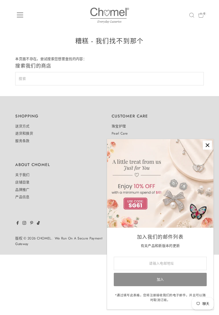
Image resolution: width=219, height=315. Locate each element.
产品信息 (22, 196)
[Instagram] (24, 223)
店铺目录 (22, 182)
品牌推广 (22, 189)
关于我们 (22, 174)
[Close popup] (207, 145)
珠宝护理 (119, 126)
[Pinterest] (31, 223)
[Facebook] (17, 223)
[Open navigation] (20, 15)
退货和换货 (24, 133)
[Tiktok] (38, 223)
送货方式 (22, 126)
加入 (160, 279)
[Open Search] (191, 15)
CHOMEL (44, 238)
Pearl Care (120, 133)
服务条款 (22, 140)
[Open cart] (201, 15)
